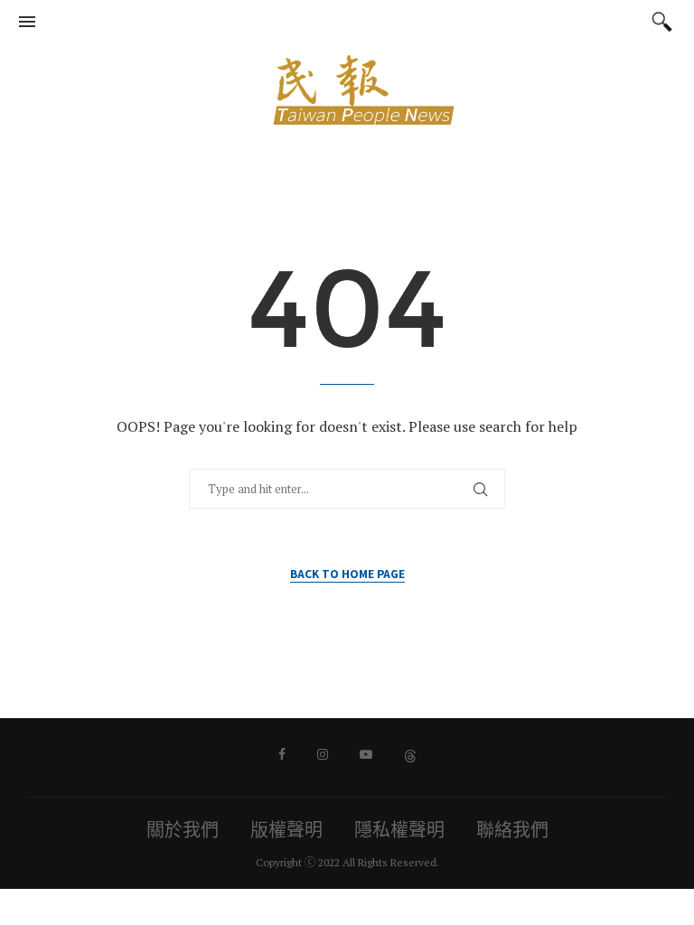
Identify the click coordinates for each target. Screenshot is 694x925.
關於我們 (182, 830)
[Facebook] (282, 754)
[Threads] (410, 754)
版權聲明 (286, 830)
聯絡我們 (512, 830)
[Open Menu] (27, 22)
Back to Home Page (347, 573)
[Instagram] (322, 754)
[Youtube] (366, 754)
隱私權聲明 (399, 830)
